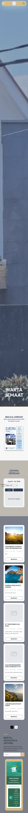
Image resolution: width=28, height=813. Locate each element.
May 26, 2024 (13, 629)
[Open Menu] (3, 3)
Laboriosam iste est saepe (13, 704)
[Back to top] (25, 810)
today (9, 490)
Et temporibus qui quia (12, 625)
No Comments (19, 551)
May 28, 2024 (13, 590)
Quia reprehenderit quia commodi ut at (13, 666)
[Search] (22, 754)
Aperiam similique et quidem (13, 586)
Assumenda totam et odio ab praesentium (13, 547)
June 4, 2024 (12, 551)
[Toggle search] (24, 3)
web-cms (6, 551)
